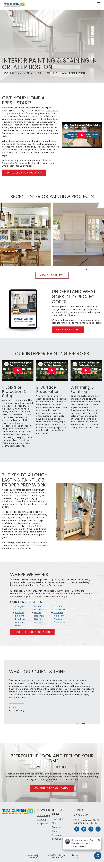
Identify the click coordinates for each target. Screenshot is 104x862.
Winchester (60, 622)
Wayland (58, 612)
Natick (37, 612)
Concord (19, 622)
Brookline (20, 619)
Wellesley (59, 615)
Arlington (20, 606)
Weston (58, 619)
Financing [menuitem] (57, 835)
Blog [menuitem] (54, 823)
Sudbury (38, 622)
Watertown (60, 609)
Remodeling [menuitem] (43, 815)
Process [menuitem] (56, 827)
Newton (38, 619)
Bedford (19, 612)
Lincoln (38, 606)
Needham (39, 615)
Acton (18, 609)
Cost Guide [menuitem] (58, 819)
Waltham (58, 606)
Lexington (39, 609)
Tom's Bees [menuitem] (58, 838)
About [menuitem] (55, 831)
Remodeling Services (13, 163)
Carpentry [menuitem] (43, 823)
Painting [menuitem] (41, 819)
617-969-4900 (80, 815)
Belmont (19, 615)
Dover (18, 625)
